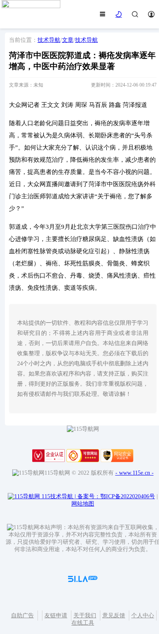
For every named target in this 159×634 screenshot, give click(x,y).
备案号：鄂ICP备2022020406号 (116, 496)
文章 (67, 40)
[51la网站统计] (82, 580)
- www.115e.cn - (134, 473)
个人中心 (142, 615)
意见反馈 (113, 615)
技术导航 (49, 40)
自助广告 (22, 615)
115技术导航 (58, 496)
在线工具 (82, 623)
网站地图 (82, 504)
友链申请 (55, 615)
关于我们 (84, 615)
